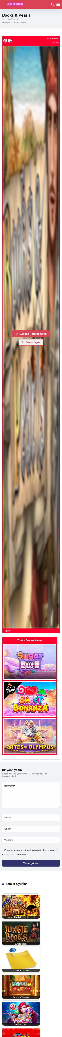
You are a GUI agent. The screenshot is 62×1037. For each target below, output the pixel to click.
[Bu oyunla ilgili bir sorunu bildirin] (5, 41)
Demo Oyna (33, 342)
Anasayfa (6, 23)
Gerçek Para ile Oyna (33, 333)
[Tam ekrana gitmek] (10, 41)
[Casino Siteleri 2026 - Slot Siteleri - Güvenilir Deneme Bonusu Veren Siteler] (14, 4)
